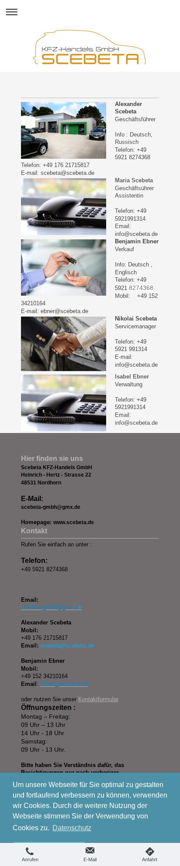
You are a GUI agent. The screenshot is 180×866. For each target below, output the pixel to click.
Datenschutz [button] (71, 828)
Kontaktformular (98, 699)
